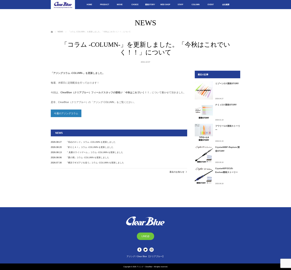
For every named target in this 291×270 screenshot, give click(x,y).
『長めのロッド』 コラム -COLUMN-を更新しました (90, 142)
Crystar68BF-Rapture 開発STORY (227, 149)
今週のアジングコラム (66, 113)
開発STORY (150, 4)
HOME (89, 4)
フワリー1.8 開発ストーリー (227, 128)
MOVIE (120, 4)
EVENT (211, 4)
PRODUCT (104, 4)
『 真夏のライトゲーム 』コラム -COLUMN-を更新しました (94, 152)
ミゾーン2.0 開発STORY (227, 83)
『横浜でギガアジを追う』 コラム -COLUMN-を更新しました (95, 163)
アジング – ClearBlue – (145, 267)
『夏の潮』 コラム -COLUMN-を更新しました (87, 157)
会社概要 (225, 4)
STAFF (180, 4)
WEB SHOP (165, 4)
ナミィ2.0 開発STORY (226, 104)
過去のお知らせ (176, 172)
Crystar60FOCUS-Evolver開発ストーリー (226, 170)
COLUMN (196, 4)
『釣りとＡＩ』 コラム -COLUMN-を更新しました (89, 147)
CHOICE (135, 4)
